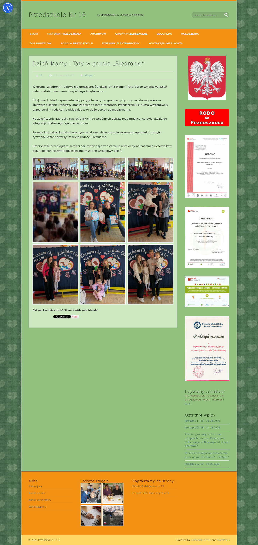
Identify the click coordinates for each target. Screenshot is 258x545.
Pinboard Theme (201, 540)
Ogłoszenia (190, 33)
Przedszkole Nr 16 (57, 14)
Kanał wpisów (37, 493)
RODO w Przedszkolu (76, 43)
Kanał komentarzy (40, 500)
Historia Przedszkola (64, 33)
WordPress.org (37, 506)
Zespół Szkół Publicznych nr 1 (150, 493)
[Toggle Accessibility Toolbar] (8, 8)
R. (41, 75)
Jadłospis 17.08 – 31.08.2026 (202, 420)
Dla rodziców (40, 43)
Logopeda (164, 33)
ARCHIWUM (98, 33)
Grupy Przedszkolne (131, 33)
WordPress (223, 540)
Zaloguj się (35, 486)
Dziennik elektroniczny (120, 43)
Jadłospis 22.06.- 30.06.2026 (202, 463)
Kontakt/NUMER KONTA (165, 43)
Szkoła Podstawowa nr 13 (148, 486)
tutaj (188, 403)
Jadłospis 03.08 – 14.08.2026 (202, 427)
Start (34, 33)
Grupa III (90, 75)
